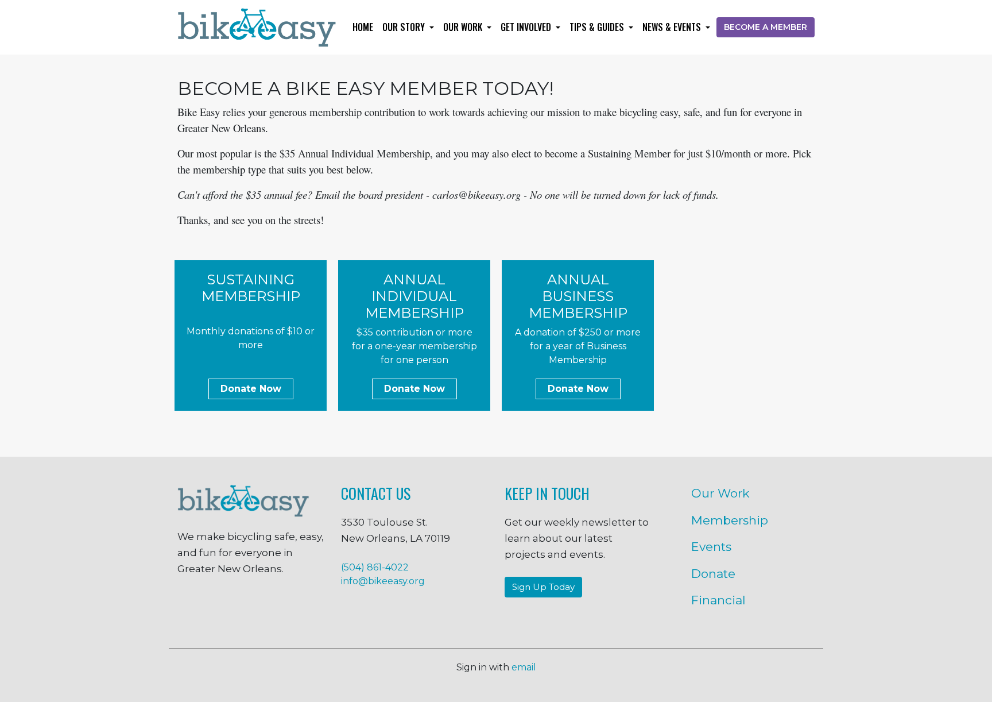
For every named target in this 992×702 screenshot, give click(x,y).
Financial (718, 600)
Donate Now (250, 388)
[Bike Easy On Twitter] (251, 608)
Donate (713, 573)
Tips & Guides (597, 27)
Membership (729, 520)
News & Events (672, 27)
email (524, 667)
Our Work (464, 27)
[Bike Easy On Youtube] (321, 608)
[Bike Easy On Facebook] (180, 608)
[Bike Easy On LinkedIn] (286, 608)
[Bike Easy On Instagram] (215, 608)
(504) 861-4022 (375, 567)
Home (362, 27)
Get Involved (527, 27)
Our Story (404, 27)
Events (711, 546)
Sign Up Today (543, 586)
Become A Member (765, 27)
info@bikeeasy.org (383, 581)
